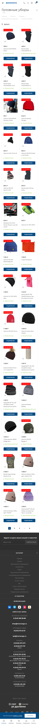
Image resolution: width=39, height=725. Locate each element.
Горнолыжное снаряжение (19, 572)
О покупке (19, 596)
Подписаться (31, 542)
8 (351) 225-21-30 (19, 676)
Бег (19, 583)
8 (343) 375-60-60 (19, 664)
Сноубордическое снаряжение (19, 575)
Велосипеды (19, 578)
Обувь (19, 569)
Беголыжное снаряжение (19, 564)
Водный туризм (19, 589)
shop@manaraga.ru (19, 624)
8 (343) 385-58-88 (19, 618)
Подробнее (10, 58)
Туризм (19, 561)
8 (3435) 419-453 (19, 685)
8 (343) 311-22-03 (19, 631)
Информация (19, 601)
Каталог (19, 553)
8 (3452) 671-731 (19, 647)
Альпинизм (19, 567)
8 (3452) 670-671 (19, 643)
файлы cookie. (17, 715)
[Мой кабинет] (32, 3)
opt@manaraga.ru (19, 636)
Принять (30, 715)
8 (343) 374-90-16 (19, 659)
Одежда (19, 558)
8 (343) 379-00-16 (19, 668)
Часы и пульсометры (19, 586)
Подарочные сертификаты (19, 592)
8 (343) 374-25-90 (19, 655)
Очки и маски (19, 581)
